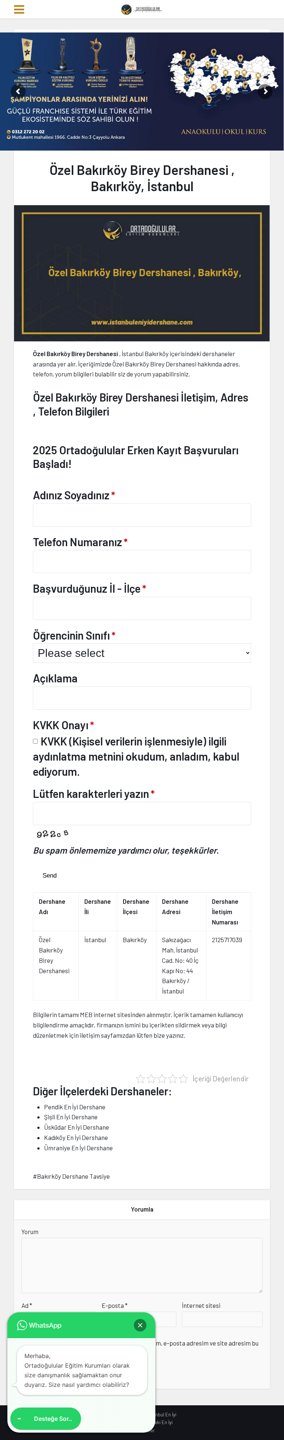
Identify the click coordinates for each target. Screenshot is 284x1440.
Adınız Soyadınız (74, 495)
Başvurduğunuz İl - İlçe (89, 588)
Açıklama (55, 678)
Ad (26, 1305)
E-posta (115, 1305)
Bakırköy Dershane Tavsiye (73, 1176)
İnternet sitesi (201, 1305)
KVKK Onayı (63, 724)
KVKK (54, 741)
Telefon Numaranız (80, 541)
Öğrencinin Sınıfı (74, 635)
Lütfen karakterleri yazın (94, 793)
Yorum (29, 1231)
